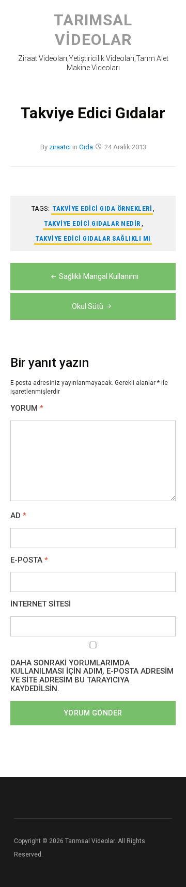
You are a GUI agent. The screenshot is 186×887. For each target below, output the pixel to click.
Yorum (26, 408)
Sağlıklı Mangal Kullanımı (98, 276)
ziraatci (60, 147)
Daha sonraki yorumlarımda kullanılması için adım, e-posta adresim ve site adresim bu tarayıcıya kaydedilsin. (92, 676)
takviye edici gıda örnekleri (102, 208)
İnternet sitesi (40, 604)
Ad (18, 515)
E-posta (29, 560)
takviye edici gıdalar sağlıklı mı (93, 238)
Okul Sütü (87, 306)
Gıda (86, 147)
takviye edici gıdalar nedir (92, 223)
